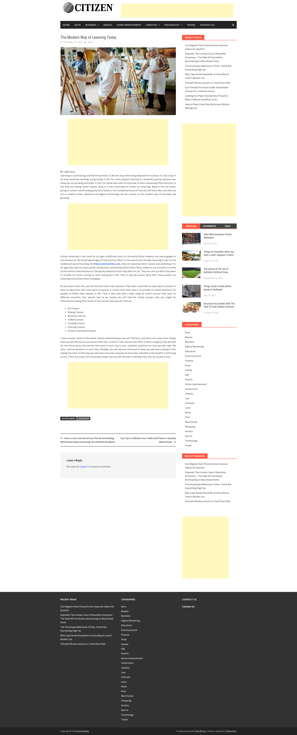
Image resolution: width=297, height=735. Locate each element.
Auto (77, 24)
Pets (187, 417)
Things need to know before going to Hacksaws (217, 288)
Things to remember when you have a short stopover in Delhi (219, 253)
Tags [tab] (227, 226)
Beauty (188, 337)
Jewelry (189, 393)
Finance (189, 360)
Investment (191, 388)
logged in (85, 466)
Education (84, 418)
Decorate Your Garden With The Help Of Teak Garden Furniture (219, 305)
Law (187, 398)
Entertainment (193, 355)
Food (187, 365)
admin (90, 42)
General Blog (83, 731)
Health (107, 24)
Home (66, 24)
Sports (188, 436)
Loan (187, 407)
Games (188, 370)
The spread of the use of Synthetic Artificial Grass (216, 270)
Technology (172, 24)
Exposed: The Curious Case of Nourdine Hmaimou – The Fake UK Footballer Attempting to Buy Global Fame (205, 57)
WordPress (201, 731)
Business (90, 24)
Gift (187, 374)
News (188, 412)
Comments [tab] (209, 226)
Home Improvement (129, 24)
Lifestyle (151, 24)
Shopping (190, 426)
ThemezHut (231, 731)
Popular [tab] (191, 226)
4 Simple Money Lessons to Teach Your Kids (207, 82)
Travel (191, 24)
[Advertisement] (177, 11)
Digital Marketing (194, 346)
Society (189, 431)
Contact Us (207, 24)
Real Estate (191, 421)
